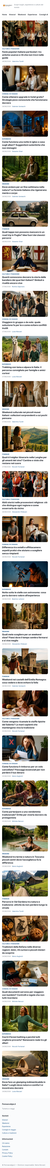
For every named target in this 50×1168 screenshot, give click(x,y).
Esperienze (32, 14)
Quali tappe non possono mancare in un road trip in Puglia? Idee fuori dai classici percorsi (23, 235)
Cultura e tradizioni (10, 49)
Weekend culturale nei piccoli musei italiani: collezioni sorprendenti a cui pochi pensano (24, 415)
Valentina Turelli (17, 61)
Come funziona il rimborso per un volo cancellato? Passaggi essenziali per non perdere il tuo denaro (23, 769)
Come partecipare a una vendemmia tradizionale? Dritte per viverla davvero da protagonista (24, 814)
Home (4, 14)
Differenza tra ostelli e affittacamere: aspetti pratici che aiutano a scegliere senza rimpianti (22, 550)
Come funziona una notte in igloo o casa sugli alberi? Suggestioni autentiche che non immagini (23, 145)
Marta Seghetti (17, 776)
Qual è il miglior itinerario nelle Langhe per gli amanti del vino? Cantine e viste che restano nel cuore (24, 460)
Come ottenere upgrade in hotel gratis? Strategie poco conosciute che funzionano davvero (25, 100)
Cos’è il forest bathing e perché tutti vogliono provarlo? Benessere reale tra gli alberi (24, 1040)
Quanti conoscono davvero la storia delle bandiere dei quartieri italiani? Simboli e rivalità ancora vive (24, 280)
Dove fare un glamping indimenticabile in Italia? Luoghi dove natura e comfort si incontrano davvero (23, 1085)
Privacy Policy (7, 1153)
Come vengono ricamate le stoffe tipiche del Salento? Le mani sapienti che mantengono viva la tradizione (23, 724)
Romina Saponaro (18, 287)
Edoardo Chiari (17, 151)
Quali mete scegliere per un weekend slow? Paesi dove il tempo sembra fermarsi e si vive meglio (25, 637)
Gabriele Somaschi (18, 106)
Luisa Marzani (17, 331)
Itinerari (12, 14)
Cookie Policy (7, 1156)
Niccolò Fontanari (18, 467)
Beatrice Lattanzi (18, 599)
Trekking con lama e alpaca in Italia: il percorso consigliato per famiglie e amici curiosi (23, 370)
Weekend (22, 14)
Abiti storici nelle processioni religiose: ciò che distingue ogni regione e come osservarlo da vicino (24, 505)
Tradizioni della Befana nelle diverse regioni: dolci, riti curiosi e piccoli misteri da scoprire (23, 950)
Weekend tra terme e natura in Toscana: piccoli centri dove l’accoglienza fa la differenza (23, 860)
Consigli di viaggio (10, 94)
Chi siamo (5, 1143)
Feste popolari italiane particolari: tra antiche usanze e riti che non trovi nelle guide (23, 55)
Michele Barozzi (17, 821)
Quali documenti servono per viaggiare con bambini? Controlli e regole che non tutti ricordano (23, 995)
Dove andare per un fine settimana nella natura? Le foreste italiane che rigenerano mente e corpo (24, 190)
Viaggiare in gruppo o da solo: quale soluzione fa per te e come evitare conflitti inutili (24, 325)
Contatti (5, 1150)
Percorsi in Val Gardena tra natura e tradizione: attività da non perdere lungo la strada (24, 904)
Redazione (6, 1146)
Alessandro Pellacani (19, 512)
